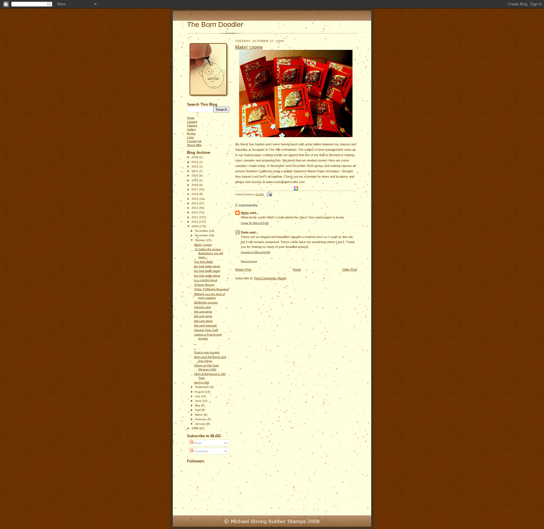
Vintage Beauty (204, 284)
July (198, 396)
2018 (195, 184)
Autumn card (202, 307)
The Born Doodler (215, 24)
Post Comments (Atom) (270, 278)
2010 (195, 221)
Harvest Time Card (206, 330)
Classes (192, 125)
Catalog (192, 121)
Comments (200, 451)
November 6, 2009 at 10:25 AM (255, 252)
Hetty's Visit (201, 382)
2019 (195, 180)
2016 (195, 194)
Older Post (349, 269)
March (199, 414)
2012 (195, 212)
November (202, 235)
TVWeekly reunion (206, 302)
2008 (195, 428)
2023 (195, 161)
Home (191, 117)
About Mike (194, 144)
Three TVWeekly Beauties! (211, 289)
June (198, 400)
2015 (195, 198)
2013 (195, 207)
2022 (195, 166)
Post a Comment (249, 261)
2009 (195, 226)
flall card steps (203, 320)
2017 (195, 189)
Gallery (191, 129)
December (202, 230)
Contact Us (194, 141)
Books (191, 133)
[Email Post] (269, 194)
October (200, 240)
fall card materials (205, 325)
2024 (195, 157)
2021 (195, 171)
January (200, 423)
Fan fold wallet (203, 261)
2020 (195, 175)
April (198, 409)
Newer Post (243, 269)
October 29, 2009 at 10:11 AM (255, 223)
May (198, 405)
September (202, 386)
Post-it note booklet (207, 352)
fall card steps (203, 311)
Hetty (245, 212)
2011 (195, 217)
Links (190, 137)
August (200, 391)
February (201, 419)
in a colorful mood (205, 280)
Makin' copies (203, 244)
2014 (195, 203)
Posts (197, 443)
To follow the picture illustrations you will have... (208, 253)
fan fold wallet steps (207, 266)
